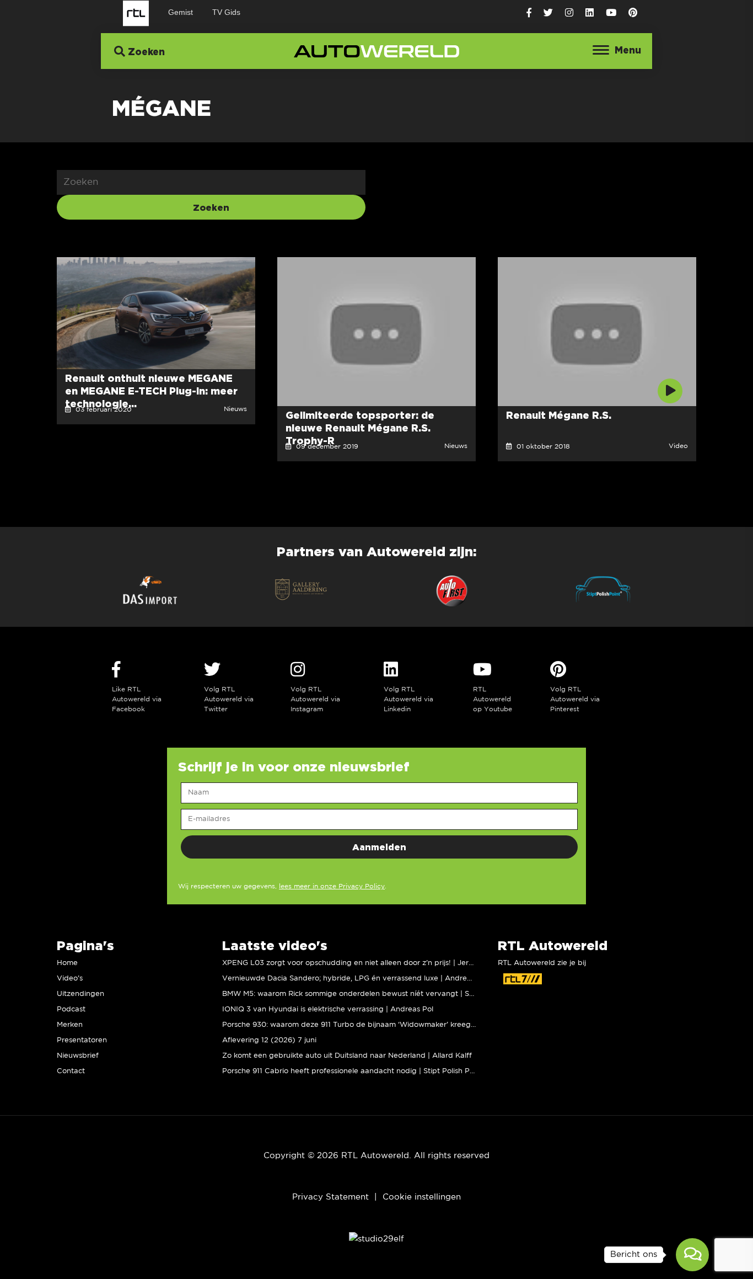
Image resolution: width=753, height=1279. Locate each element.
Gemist (180, 12)
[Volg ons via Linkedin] (589, 13)
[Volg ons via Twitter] (548, 13)
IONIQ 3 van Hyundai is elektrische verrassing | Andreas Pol (327, 1009)
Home (67, 963)
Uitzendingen (80, 994)
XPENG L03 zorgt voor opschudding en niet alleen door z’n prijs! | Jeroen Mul (359, 963)
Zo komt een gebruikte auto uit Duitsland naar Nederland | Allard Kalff (347, 1056)
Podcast (71, 1009)
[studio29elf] (376, 1238)
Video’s (70, 979)
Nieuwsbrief (78, 1056)
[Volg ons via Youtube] (611, 13)
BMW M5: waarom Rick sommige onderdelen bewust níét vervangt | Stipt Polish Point (373, 994)
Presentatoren (82, 1040)
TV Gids (226, 12)
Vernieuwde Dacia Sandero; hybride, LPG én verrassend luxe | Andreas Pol (355, 979)
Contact (71, 1071)
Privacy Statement (330, 1197)
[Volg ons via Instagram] (569, 13)
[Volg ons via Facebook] (528, 13)
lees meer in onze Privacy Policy (332, 886)
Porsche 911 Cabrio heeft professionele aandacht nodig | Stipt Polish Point (352, 1071)
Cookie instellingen (422, 1197)
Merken (70, 1025)
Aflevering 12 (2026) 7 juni (269, 1040)
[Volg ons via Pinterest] (632, 13)
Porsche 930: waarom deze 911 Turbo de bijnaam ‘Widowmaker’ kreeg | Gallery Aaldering (380, 1025)
